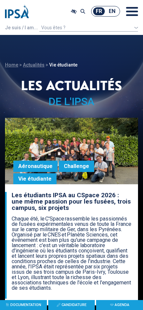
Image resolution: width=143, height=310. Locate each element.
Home (11, 65)
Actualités (34, 65)
